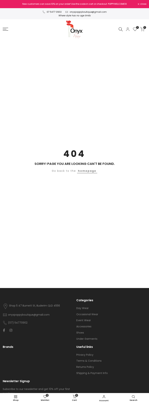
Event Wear (83, 320)
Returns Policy (85, 367)
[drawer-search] (121, 29)
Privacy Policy (84, 355)
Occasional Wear (87, 314)
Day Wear (82, 308)
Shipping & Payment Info (92, 373)
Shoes (80, 332)
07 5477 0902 (54, 11)
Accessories (83, 326)
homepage (87, 171)
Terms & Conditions (89, 361)
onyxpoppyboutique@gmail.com (88, 11)
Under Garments (86, 339)
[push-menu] (5, 29)
